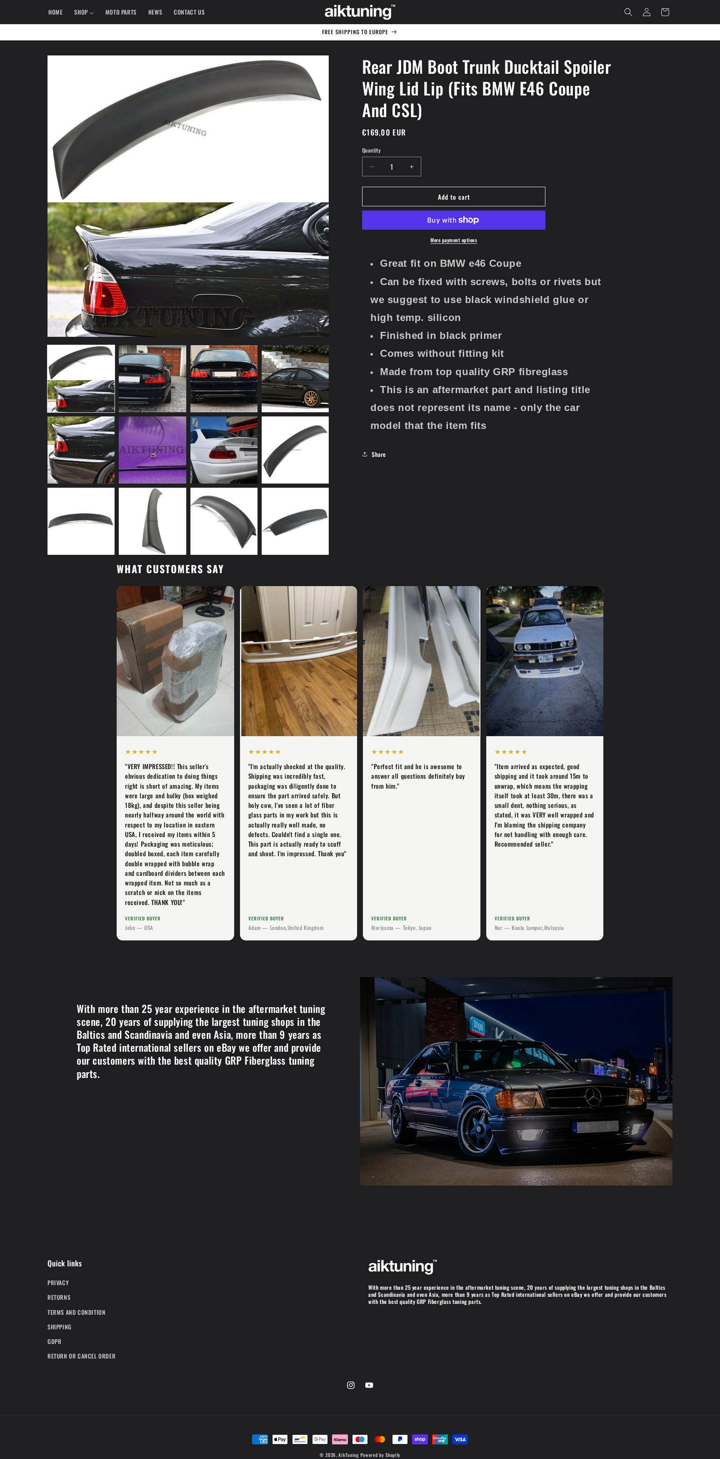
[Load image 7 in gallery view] (224, 450)
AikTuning (348, 1454)
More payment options (453, 239)
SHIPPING (60, 1326)
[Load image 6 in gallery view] (152, 450)
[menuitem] (55, 12)
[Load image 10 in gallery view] (152, 521)
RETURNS (59, 1297)
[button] (628, 12)
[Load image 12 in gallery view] (295, 521)
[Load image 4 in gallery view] (295, 378)
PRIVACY (58, 1282)
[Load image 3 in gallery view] (224, 378)
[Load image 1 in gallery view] (81, 378)
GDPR (54, 1341)
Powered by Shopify (380, 1454)
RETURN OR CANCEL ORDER (81, 1355)
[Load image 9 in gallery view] (81, 521)
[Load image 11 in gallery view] (224, 521)
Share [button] (379, 453)
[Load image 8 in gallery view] (295, 450)
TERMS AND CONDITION (76, 1312)
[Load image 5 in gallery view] (81, 450)
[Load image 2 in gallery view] (152, 378)
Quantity (371, 150)
